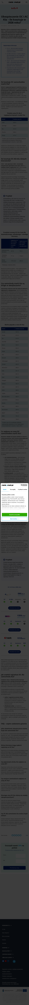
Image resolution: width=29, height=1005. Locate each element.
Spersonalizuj (13, 518)
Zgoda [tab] (4, 489)
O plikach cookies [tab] (22, 489)
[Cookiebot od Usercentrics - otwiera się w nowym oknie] (20, 485)
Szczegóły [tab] (12, 489)
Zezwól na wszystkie (14, 514)
